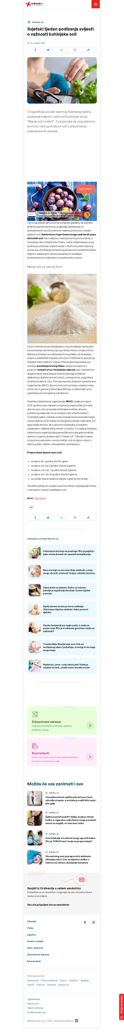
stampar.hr (40, 498)
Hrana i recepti (35, 941)
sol (31, 507)
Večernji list (33, 980)
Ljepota (31, 934)
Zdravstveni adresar (38, 954)
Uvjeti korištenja (35, 1008)
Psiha (30, 928)
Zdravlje (31, 921)
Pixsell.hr (51, 984)
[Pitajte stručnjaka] (121, 1007)
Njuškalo (85, 980)
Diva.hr (63, 980)
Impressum (33, 1003)
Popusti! (40, 984)
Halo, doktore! (35, 948)
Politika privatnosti (36, 1012)
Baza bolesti (34, 961)
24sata (30, 984)
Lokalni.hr (73, 980)
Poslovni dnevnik (49, 980)
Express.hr (63, 984)
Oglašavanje (33, 999)
